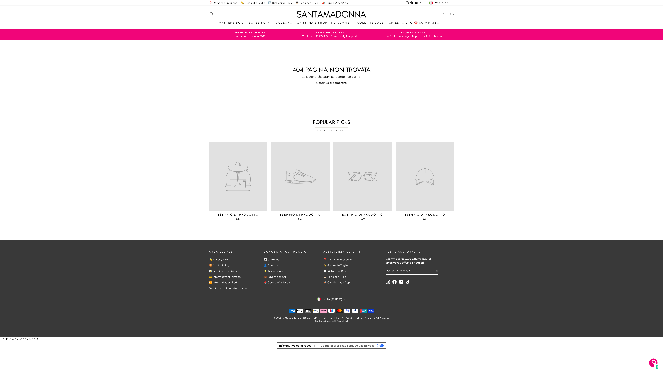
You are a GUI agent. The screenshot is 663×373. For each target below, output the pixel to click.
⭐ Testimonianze (274, 271)
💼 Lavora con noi (275, 276)
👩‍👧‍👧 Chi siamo (272, 259)
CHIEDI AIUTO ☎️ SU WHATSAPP (416, 22)
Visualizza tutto (331, 130)
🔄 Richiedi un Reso (280, 2)
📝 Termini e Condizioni (223, 271)
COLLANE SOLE (370, 22)
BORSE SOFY (260, 22)
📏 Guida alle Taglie (253, 2)
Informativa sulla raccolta (297, 345)
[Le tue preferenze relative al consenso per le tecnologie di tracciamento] (657, 367)
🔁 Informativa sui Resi (223, 282)
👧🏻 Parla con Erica (306, 2)
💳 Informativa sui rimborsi (225, 276)
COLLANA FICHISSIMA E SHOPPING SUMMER (314, 22)
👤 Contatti (271, 265)
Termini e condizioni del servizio (228, 288)
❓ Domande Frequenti (223, 2)
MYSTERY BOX (231, 22)
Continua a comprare (331, 83)
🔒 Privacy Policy (219, 259)
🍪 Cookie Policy (219, 265)
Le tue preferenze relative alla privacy (348, 345)
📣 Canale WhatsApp (335, 2)
